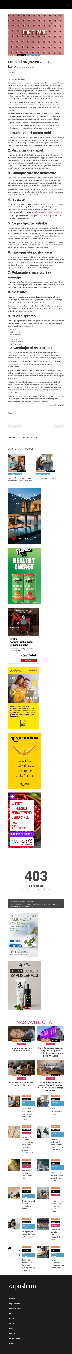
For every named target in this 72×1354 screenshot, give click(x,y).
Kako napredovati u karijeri (46, 478)
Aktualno (12, 1323)
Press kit (12, 1314)
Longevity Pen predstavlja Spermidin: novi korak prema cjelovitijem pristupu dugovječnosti (28, 1144)
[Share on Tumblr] (24, 413)
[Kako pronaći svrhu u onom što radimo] (21, 1033)
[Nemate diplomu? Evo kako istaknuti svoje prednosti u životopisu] (43, 1132)
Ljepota (11, 1343)
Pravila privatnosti (15, 1309)
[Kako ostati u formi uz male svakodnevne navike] (14, 1165)
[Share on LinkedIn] (21, 413)
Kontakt (12, 1299)
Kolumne (12, 1333)
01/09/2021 (12, 72)
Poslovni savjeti (14, 1338)
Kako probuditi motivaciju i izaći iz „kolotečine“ (28, 1234)
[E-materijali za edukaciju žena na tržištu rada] (21, 1068)
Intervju (11, 1328)
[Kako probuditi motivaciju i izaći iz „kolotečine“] (14, 1224)
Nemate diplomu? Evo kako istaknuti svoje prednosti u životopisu (57, 1145)
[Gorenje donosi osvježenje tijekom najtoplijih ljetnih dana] (43, 1224)
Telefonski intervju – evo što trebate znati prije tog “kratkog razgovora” (28, 1265)
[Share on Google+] (19, 413)
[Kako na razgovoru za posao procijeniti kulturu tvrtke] (43, 1252)
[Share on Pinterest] (26, 413)
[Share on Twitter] (16, 413)
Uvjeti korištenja (14, 1304)
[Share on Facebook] (14, 413)
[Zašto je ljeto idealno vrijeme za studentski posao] (43, 1165)
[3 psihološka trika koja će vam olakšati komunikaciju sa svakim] (16, 462)
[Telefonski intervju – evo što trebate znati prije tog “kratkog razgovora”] (14, 1252)
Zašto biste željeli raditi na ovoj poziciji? (47, 212)
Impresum (12, 1318)
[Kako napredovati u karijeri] (44, 462)
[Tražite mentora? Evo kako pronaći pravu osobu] (14, 1193)
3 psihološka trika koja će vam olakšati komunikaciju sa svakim (28, 1114)
